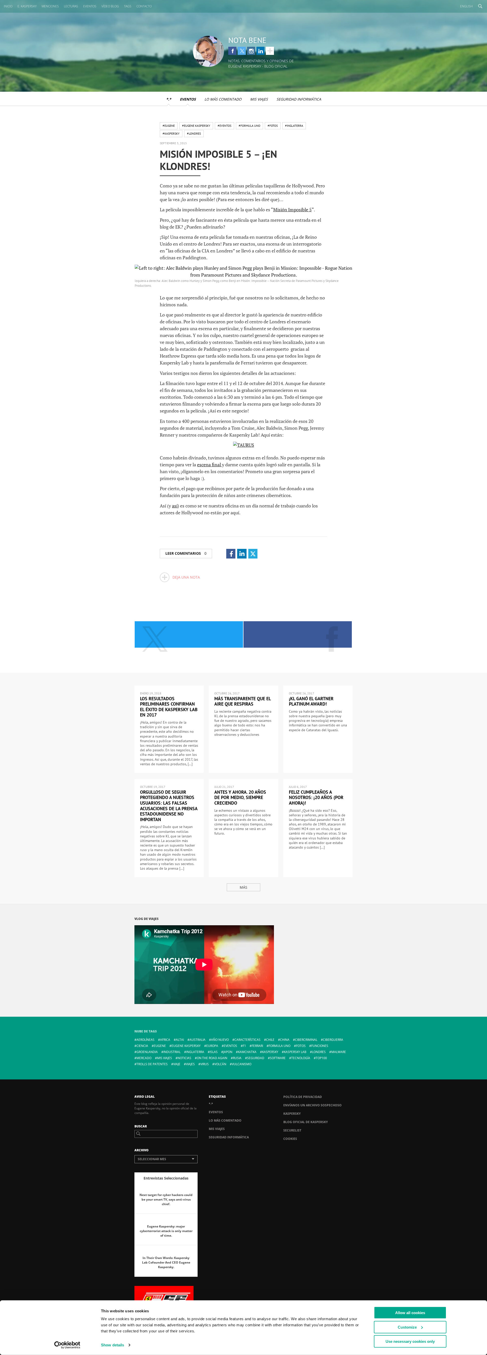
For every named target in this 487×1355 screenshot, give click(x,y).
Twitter (242, 51)
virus (204, 1064)
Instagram (251, 51)
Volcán (220, 1064)
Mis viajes (259, 99)
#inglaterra (294, 125)
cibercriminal (306, 1040)
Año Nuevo (220, 1040)
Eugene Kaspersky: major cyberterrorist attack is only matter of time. (166, 1231)
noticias (184, 1058)
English (466, 6)
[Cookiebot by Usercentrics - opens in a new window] (67, 1345)
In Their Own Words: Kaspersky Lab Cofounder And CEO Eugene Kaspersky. (166, 1262)
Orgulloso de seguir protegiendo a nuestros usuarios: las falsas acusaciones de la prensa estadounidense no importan (168, 805)
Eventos (89, 6)
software (278, 1058)
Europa (212, 1046)
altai (180, 1040)
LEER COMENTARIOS (185, 553)
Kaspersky (292, 1113)
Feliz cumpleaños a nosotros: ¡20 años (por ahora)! (316, 797)
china (284, 1040)
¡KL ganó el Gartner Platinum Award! (311, 701)
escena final (209, 464)
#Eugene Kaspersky (196, 125)
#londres (194, 133)
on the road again (212, 1058)
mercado (143, 1058)
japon (227, 1052)
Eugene (160, 1046)
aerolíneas (145, 1040)
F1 (244, 1046)
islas (214, 1052)
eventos (230, 1046)
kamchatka (247, 1052)
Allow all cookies (410, 1313)
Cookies (290, 1139)
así (175, 506)
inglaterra (195, 1052)
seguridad (255, 1058)
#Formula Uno (249, 125)
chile (270, 1040)
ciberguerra (333, 1040)
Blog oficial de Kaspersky (305, 1122)
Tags (127, 6)
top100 (321, 1058)
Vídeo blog (110, 6)
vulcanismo (241, 1064)
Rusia (237, 1058)
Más (243, 887)
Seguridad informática (298, 99)
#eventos (224, 125)
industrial (172, 1052)
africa (165, 1040)
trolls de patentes (152, 1064)
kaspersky (270, 1052)
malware (338, 1052)
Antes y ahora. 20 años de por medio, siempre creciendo (240, 797)
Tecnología (300, 1058)
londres (319, 1052)
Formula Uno (279, 1046)
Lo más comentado (222, 99)
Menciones (50, 6)
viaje (176, 1064)
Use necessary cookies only (410, 1341)
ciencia (142, 1046)
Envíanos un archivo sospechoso (312, 1105)
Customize (407, 1327)
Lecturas (71, 6)
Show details (112, 1345)
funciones (319, 1046)
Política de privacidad (302, 1097)
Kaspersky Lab (295, 1052)
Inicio (8, 6)
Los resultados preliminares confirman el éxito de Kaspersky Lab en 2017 (169, 707)
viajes (190, 1064)
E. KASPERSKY (27, 6)
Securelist (292, 1130)
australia (197, 1040)
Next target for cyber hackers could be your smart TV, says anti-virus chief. (166, 1199)
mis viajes (164, 1058)
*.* (168, 99)
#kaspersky (171, 133)
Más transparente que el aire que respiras (242, 701)
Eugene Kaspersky (186, 1046)
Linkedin (260, 51)
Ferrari (257, 1046)
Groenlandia (147, 1052)
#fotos (273, 125)
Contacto (144, 6)
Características (247, 1040)
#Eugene (169, 125)
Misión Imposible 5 (292, 209)
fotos (301, 1046)
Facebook (232, 51)
